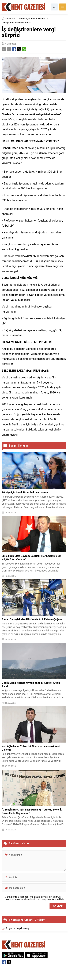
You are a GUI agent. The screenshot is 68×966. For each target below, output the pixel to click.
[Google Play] (13, 956)
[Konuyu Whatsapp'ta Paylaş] (24, 49)
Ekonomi (23, 18)
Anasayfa (10, 18)
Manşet (41, 18)
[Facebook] (4, 962)
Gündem (32, 18)
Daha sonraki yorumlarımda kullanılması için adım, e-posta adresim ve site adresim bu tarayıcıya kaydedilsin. (35, 898)
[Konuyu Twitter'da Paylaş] (19, 49)
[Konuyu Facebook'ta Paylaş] (14, 49)
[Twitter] (9, 962)
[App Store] (36, 956)
